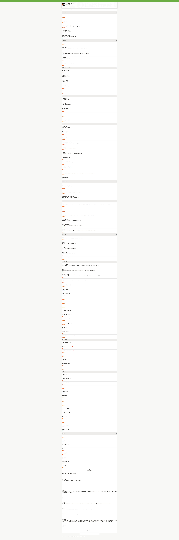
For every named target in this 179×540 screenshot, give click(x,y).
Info (107, 9)
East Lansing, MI (67, 536)
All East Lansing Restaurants (75, 536)
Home (63, 536)
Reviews (89, 9)
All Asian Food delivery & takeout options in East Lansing (89, 533)
